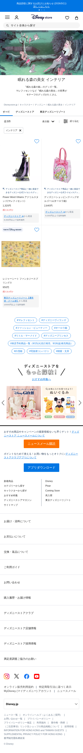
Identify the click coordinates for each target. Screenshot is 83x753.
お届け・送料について (17, 521)
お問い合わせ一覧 (13, 718)
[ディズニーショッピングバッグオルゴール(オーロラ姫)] (62, 166)
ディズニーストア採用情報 (20, 643)
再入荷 (48, 495)
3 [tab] (45, 10)
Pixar (48, 485)
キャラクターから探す (15, 490)
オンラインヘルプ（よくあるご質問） (42, 715)
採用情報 (69, 726)
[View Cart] (76, 18)
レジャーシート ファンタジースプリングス (20, 280)
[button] (3, 403)
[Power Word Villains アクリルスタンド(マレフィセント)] (21, 166)
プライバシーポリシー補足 (18, 722)
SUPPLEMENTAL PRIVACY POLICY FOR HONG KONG (33, 734)
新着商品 (8, 481)
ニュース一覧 (11, 715)
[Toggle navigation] (7, 18)
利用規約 (41, 722)
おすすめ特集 (11, 495)
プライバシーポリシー (39, 718)
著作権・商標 (58, 722)
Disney (49, 481)
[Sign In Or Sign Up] (16, 17)
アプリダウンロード (41, 467)
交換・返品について (16, 551)
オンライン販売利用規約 (19, 686)
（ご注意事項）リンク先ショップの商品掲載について (31, 726)
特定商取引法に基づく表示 (55, 686)
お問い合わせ (12, 582)
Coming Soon (52, 490)
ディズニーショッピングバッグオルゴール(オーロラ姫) (61, 199)
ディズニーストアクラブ (19, 612)
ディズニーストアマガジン (18, 500)
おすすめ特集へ (41, 379)
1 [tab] (40, 10)
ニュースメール (66, 690)
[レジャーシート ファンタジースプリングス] (21, 254)
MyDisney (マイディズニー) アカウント (28, 690)
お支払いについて (14, 536)
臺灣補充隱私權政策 (14, 738)
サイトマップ (11, 505)
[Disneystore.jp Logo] (41, 17)
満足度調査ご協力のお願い (20, 658)
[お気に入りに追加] (36, 141)
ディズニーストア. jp (14, 216)
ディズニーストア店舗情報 (20, 628)
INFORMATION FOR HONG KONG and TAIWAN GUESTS (34, 730)
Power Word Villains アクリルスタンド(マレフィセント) (20, 199)
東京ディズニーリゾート (58, 500)
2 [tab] (43, 10)
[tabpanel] (41, 6)
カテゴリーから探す (14, 485)
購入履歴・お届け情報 (17, 597)
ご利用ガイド (12, 567)
